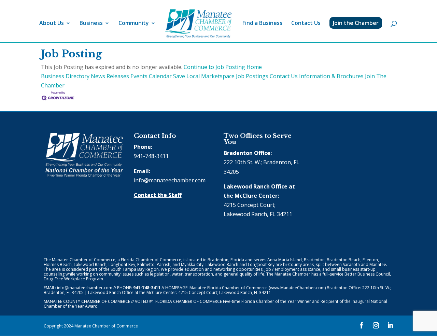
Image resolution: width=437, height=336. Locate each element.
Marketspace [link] (218, 76)
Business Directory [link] (65, 76)
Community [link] (133, 23)
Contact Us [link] (306, 23)
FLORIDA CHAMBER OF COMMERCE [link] (188, 301)
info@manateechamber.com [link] (170, 180)
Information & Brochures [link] (331, 76)
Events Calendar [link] (151, 76)
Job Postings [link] (252, 76)
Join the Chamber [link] (356, 23)
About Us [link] (51, 23)
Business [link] (91, 23)
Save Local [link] (186, 76)
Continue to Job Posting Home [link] (223, 67)
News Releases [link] (110, 76)
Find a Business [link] (262, 23)
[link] (198, 24)
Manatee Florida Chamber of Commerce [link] (228, 288)
